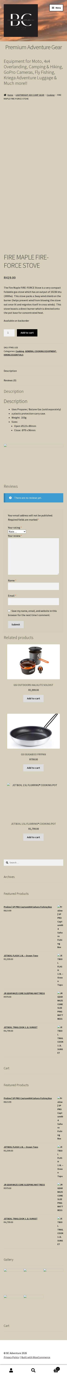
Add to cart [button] (33, 698)
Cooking (51, 95)
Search (33, 1370)
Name (12, 580)
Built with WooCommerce (35, 1357)
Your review (15, 535)
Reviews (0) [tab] (10, 380)
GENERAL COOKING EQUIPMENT (40, 351)
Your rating (15, 527)
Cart (52, 1367)
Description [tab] (10, 370)
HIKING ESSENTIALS (13, 354)
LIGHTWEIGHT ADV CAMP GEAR (30, 95)
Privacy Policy (11, 1357)
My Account (11, 1370)
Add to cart (27, 332)
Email (12, 595)
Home (10, 95)
